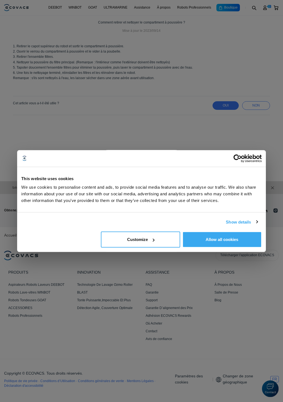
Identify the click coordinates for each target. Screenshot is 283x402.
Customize (137, 239)
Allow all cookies (222, 239)
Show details (238, 221)
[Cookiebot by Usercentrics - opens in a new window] (237, 158)
